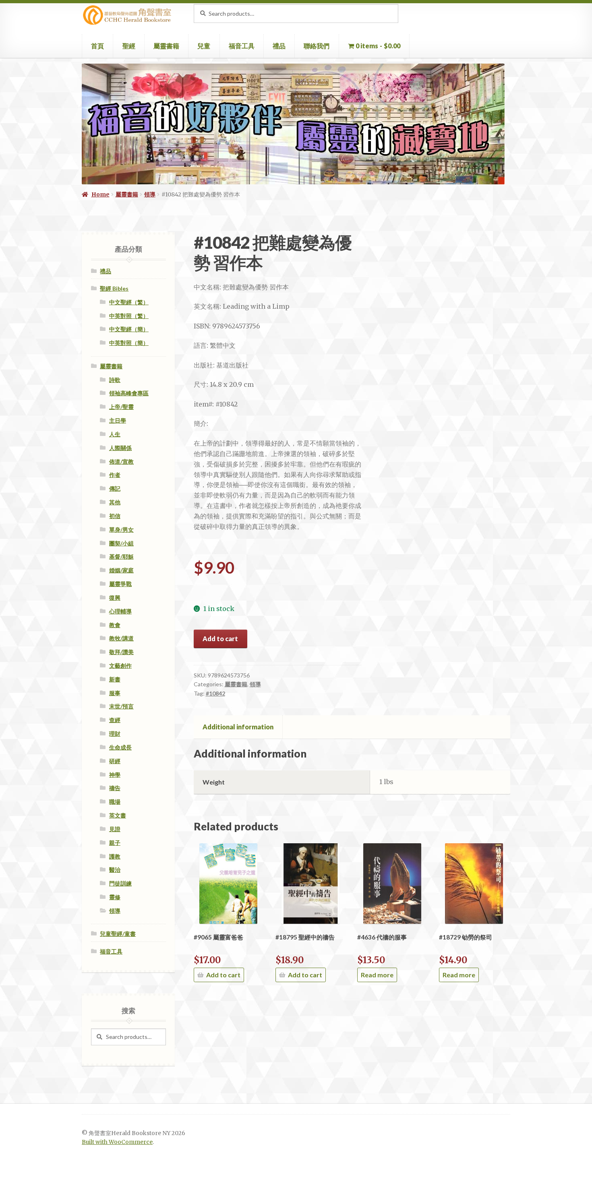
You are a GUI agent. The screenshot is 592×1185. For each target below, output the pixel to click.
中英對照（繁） (129, 315)
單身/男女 (121, 529)
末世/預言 (121, 706)
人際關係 (120, 447)
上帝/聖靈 (121, 406)
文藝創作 (120, 665)
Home (100, 194)
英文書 (117, 815)
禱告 (114, 787)
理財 (114, 733)
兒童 (203, 46)
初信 (114, 515)
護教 (114, 856)
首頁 (97, 46)
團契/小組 (121, 543)
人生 (114, 434)
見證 (114, 829)
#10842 (215, 693)
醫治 (114, 869)
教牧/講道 (121, 638)
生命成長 (120, 747)
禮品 (279, 46)
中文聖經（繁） (129, 302)
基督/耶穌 (121, 556)
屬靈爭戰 (120, 583)
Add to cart (220, 638)
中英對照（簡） (129, 342)
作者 (114, 474)
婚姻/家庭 (121, 570)
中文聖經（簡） (129, 329)
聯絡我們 (316, 46)
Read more (377, 975)
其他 (114, 502)
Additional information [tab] (238, 727)
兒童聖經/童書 (118, 933)
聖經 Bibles (114, 288)
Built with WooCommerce (117, 1142)
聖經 (128, 46)
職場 (114, 801)
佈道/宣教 (121, 461)
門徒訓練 (120, 883)
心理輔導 (120, 611)
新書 (114, 679)
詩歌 (114, 379)
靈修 (114, 897)
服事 (114, 693)
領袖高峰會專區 (129, 393)
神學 (114, 774)
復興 (114, 597)
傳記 (114, 488)
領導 (149, 194)
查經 (114, 719)
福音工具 (242, 46)
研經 (114, 761)
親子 (114, 842)
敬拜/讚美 (121, 651)
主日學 (117, 420)
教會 (114, 624)
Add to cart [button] (223, 975)
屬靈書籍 (166, 46)
